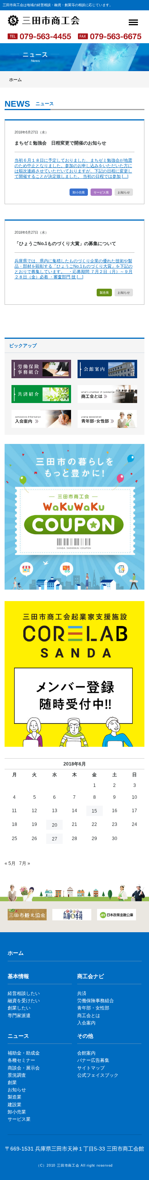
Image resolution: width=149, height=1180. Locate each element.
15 (94, 811)
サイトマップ (91, 1068)
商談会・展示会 (24, 1068)
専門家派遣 (19, 1015)
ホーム (15, 79)
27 (54, 839)
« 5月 (10, 863)
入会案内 (86, 1023)
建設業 (14, 1104)
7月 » (24, 863)
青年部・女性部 (93, 1008)
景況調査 (17, 1075)
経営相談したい (24, 993)
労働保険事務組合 (95, 1000)
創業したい (19, 1008)
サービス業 (101, 192)
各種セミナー (21, 1060)
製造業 (104, 292)
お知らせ (124, 192)
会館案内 (86, 1053)
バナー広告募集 (93, 1060)
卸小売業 (79, 192)
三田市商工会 (68, 1165)
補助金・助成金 (24, 1053)
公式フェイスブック (97, 1075)
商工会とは (88, 1015)
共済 (81, 993)
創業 (12, 1082)
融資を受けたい (24, 1000)
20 (54, 825)
